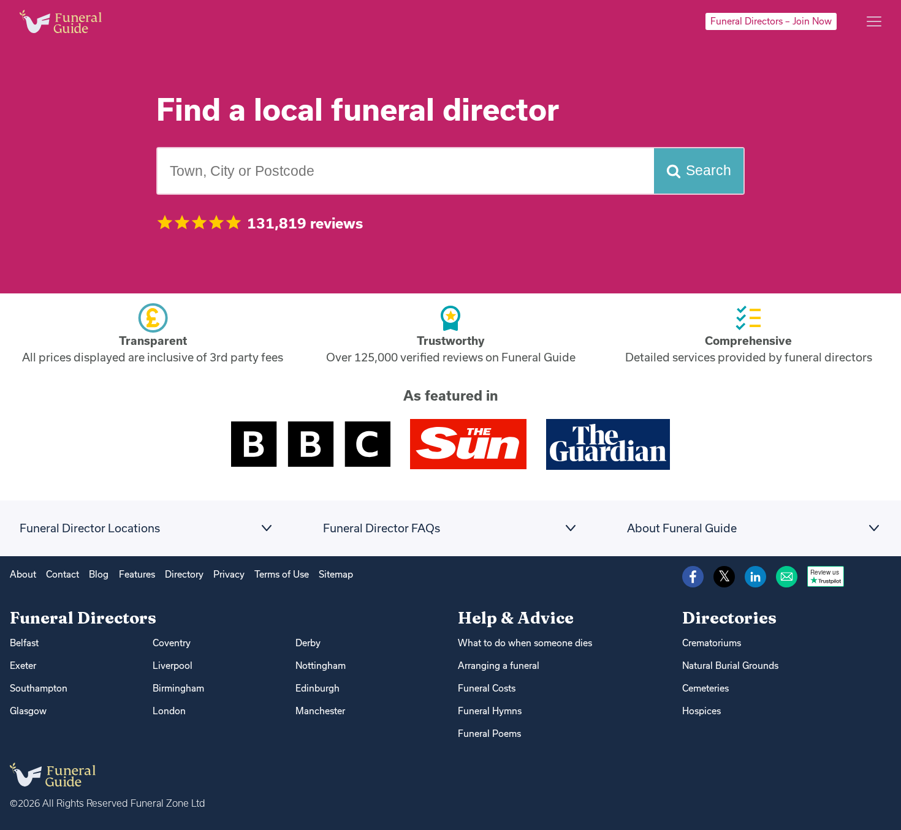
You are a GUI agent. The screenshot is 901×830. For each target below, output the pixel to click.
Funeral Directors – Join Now (771, 21)
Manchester (320, 711)
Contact (62, 574)
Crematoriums (711, 643)
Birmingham (178, 688)
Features (137, 574)
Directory (184, 574)
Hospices (701, 711)
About (23, 574)
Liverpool (172, 665)
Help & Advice (516, 618)
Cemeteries (705, 688)
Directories (729, 618)
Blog (98, 574)
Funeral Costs (486, 688)
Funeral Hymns (490, 711)
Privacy (229, 574)
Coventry (172, 643)
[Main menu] (874, 21)
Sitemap (336, 574)
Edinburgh (317, 688)
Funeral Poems (489, 733)
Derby (308, 643)
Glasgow (28, 711)
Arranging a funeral (498, 665)
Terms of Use (281, 574)
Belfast (24, 643)
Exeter (23, 665)
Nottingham (320, 665)
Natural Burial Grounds (730, 665)
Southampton (38, 688)
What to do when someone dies (525, 643)
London (169, 711)
